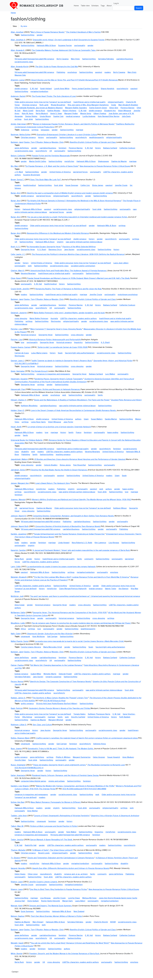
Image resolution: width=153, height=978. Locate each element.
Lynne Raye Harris (38, 422)
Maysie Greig (85, 113)
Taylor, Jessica (17, 839)
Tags (103, 5)
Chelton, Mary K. (17, 270)
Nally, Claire (16, 633)
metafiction (69, 161)
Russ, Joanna (16, 748)
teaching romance (63, 454)
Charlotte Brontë (101, 922)
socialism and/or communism (83, 266)
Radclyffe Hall (30, 845)
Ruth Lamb (43, 105)
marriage (79, 130)
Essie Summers (27, 911)
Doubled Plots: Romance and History (126, 400)
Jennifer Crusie (121, 185)
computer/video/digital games (33, 781)
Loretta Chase (74, 898)
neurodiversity (46, 874)
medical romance (73, 116)
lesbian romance (96, 588)
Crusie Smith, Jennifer (20, 289)
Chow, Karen (16, 278)
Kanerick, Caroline (18, 550)
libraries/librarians (28, 273)
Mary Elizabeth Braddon (128, 105)
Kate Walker (71, 832)
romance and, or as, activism (76, 874)
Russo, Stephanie (18, 765)
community (88, 559)
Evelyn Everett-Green (98, 108)
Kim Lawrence (100, 542)
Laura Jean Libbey (120, 263)
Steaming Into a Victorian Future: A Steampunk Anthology (115, 815)
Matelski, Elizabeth (19, 577)
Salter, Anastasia (18, 775)
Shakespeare (103, 161)
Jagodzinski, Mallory (19, 459)
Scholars (95, 5)
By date (24, 26)
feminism (62, 148)
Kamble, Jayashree (18, 534)
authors (78, 419)
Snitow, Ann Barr (17, 802)
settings (18, 119)
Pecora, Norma (17, 681)
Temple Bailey (79, 714)
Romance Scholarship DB (41, 5)
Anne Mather (32, 811)
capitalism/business (124, 59)
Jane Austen (69, 249)
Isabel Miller (36, 674)
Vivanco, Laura (17, 882)
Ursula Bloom (45, 116)
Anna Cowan (20, 605)
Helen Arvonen (99, 757)
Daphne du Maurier (119, 161)
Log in (116, 3)
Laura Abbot (80, 901)
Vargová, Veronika (18, 868)
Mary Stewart (38, 922)
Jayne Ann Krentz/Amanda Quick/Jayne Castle (118, 898)
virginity (60, 242)
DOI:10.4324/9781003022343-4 (29, 768)
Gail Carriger (52, 636)
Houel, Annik (16, 427)
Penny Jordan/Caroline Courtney (85, 88)
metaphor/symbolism (39, 91)
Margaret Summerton (81, 757)
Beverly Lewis (44, 853)
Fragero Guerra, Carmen (20, 347)
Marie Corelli (28, 110)
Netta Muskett (42, 113)
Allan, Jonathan (17, 32)
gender (40, 35)
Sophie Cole (58, 116)
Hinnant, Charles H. (19, 400)
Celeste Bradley (50, 465)
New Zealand (79, 911)
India (17, 542)
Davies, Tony (29, 142)
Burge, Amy (15, 193)
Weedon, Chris (57, 142)
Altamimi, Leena (17, 80)
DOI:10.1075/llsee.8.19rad (54, 700)
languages (45, 130)
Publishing (61, 72)
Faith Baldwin (124, 717)
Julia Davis (126, 116)
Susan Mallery (96, 419)
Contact (15, 972)
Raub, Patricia (16, 708)
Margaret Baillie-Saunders (76, 108)
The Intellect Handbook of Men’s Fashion (83, 32)
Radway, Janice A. (18, 698)
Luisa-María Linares (39, 353)
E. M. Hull (34, 88)
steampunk (25, 636)
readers (107, 72)
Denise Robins (31, 116)
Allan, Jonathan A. (18, 40)
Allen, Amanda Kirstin (19, 66)
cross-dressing (21, 318)
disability (25, 451)
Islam (86, 419)
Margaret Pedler (71, 113)
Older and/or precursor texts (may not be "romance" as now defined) (43, 102)
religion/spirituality (115, 102)
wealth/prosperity (96, 137)
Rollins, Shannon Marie (20, 738)
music (96, 853)
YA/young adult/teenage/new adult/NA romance (34, 59)
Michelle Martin (50, 674)
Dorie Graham (33, 901)
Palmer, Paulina (17, 665)
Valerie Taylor (110, 588)
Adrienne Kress (99, 744)
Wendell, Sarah (17, 943)
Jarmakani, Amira (18, 470)
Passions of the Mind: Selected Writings (79, 246)
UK (50, 151)
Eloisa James (97, 185)
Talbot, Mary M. (17, 826)
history (41, 137)
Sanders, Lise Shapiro (20, 786)
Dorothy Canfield (78, 717)
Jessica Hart (20, 901)
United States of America (60, 172)
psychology (72, 72)
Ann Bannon (123, 588)
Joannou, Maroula (18, 499)
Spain (60, 353)
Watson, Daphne (17, 916)
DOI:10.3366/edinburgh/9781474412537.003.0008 (84, 789)
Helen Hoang (20, 874)
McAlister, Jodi (17, 596)
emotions (114, 572)
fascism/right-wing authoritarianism (79, 353)
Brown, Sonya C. (17, 179)
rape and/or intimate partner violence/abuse (84, 242)
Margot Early (67, 901)
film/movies (56, 321)
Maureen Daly (20, 75)
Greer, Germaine (17, 371)
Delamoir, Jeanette (19, 313)
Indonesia (25, 130)
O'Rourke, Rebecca (43, 142)
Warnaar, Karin (16, 905)
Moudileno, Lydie (18, 623)
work (30, 266)
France (78, 432)
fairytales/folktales (106, 59)
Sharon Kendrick (107, 88)
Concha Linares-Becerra (31, 647)
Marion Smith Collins (37, 161)
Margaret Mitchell (55, 720)
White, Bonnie (16, 953)
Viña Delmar (27, 717)
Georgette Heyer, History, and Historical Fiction (112, 360)
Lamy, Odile (16, 566)
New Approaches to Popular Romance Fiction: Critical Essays (105, 166)
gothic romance (27, 703)
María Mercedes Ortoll (52, 647)
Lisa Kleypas (114, 542)
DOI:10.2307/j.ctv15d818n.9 (26, 363)
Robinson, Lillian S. (19, 724)
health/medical (29, 185)
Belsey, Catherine (18, 155)
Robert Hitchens (69, 110)
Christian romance (29, 105)
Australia (54, 318)
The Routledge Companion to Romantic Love (106, 765)
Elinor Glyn (113, 108)
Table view (85, 5)
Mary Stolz (75, 59)
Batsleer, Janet (17, 142)
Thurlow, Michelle (18, 850)
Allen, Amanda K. (18, 50)
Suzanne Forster (65, 45)
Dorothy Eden (20, 760)
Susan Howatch (113, 757)
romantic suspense (53, 677)
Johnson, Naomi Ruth (19, 526)
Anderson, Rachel (18, 96)
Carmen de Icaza (22, 353)
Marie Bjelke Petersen (39, 318)
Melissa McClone (89, 898)
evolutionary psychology (128, 294)
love (22, 342)
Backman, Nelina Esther (20, 134)
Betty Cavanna (62, 59)
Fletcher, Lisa (16, 329)
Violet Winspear (124, 110)
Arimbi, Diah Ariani (18, 124)
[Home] (15, 5)
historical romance (28, 335)
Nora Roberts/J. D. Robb (82, 542)
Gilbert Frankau (99, 113)
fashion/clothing (27, 35)
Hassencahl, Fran (18, 389)
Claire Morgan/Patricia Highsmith (73, 588)
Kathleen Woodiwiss (29, 405)
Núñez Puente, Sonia (19, 641)
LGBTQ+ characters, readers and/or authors (78, 318)
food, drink (28, 119)
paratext (98, 72)
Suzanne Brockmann (31, 175)
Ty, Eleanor (15, 858)
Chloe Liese (33, 874)
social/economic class (24, 62)
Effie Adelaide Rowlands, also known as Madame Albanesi (39, 108)
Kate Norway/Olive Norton (108, 116)
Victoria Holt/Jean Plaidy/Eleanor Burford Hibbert (56, 703)
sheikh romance (21, 88)
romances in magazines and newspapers (53, 374)
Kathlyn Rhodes (53, 110)
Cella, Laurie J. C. (18, 254)
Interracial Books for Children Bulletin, (27, 440)
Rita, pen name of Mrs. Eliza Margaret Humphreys (88, 105)
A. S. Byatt (41, 249)
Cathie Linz (85, 185)
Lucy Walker (110, 374)
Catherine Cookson (127, 148)
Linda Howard (63, 542)
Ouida (113, 105)
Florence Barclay (127, 108)
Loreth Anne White (61, 88)
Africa (23, 629)
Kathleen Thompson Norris (99, 714)
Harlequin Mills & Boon (46, 45)
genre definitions (22, 148)
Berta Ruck (40, 110)
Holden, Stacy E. (17, 410)
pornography (20, 811)
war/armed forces (80, 172)
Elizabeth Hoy (110, 110)
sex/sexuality (79, 45)
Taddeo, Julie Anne (19, 815)
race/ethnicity (122, 88)
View (15, 26)
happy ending (112, 432)
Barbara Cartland (110, 148)
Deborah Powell (65, 674)
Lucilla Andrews (88, 116)
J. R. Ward (19, 172)
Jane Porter (68, 422)
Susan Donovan (71, 185)
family (100, 395)
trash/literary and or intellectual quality (89, 102)
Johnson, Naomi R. (18, 516)
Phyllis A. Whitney (63, 757)
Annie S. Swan (56, 113)
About (109, 5)
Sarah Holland (46, 88)
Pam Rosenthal (79, 465)
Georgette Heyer (28, 249)
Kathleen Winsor (120, 508)
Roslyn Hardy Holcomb (50, 901)
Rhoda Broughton (58, 105)
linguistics (78, 342)
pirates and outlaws (57, 781)
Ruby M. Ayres (27, 113)
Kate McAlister (38, 636)
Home (76, 5)
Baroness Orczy (55, 249)
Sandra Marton (111, 419)
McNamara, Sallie (18, 612)
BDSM (113, 922)
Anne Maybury (128, 757)
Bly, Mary (14, 166)
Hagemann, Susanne (19, 379)
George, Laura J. (17, 360)
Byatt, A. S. (15, 246)
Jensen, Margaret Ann (20, 483)
